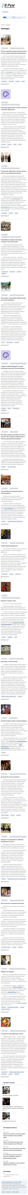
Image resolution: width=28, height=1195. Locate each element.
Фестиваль (12, 271)
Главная (3, 24)
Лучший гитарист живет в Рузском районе (14, 721)
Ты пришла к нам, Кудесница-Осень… (12, 1033)
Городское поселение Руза (17, 48)
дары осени (4, 1072)
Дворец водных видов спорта (9, 696)
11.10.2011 (4, 718)
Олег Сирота (9, 72)
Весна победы (5, 815)
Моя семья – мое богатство (9, 661)
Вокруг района (14, 431)
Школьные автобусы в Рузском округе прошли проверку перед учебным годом (14, 1135)
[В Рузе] (8, 7)
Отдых (23, 81)
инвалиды (4, 1074)
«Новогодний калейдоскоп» (9, 546)
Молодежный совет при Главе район (17, 879)
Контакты (8, 1191)
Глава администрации (13, 1007)
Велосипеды (10, 342)
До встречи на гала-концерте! (10, 777)
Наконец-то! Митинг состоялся (10, 1095)
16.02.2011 (4, 836)
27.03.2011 (4, 774)
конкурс (18, 81)
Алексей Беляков (21, 741)
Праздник (16, 1074)
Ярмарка (4, 273)
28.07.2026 (4, 102)
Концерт (19, 815)
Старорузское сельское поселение (11, 597)
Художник (4, 410)
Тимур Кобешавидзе (6, 624)
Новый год (18, 574)
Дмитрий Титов (12, 992)
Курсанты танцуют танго (8, 600)
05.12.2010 (4, 900)
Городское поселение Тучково (17, 774)
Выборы (4, 1007)
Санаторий (4, 213)
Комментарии (4, 84)
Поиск (3, 1191)
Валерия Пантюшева (18, 622)
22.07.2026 (4, 234)
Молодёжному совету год (9, 1121)
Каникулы (11, 81)
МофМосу (10, 637)
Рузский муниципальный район (18, 363)
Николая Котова (13, 741)
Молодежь (4, 81)
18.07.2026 (4, 295)
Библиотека (4, 574)
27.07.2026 (4, 166)
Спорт (3, 342)
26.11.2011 (4, 658)
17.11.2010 (4, 968)
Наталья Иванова (8, 508)
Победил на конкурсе (7, 971)
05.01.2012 (4, 543)
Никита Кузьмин (5, 748)
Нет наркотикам (11, 466)
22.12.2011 (4, 595)
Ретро (20, 144)
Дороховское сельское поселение (10, 104)
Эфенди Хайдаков (17, 987)
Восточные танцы (6, 947)
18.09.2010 (4, 1030)
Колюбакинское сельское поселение (11, 237)
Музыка (9, 144)
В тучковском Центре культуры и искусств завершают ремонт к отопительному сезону (12, 1156)
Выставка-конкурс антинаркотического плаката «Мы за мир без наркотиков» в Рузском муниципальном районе (13, 436)
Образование (16, 408)
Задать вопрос (15, 1191)
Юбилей (20, 947)
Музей (9, 408)
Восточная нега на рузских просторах (12, 903)
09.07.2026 (4, 363)
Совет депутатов (6, 1009)
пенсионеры (5, 271)
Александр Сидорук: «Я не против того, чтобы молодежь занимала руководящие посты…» (13, 1108)
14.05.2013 (4, 431)
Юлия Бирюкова (16, 198)
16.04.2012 (4, 488)
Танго (15, 637)
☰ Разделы (5, 11)
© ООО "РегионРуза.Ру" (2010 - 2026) (12, 1182)
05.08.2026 (5, 48)
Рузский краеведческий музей (15, 521)
